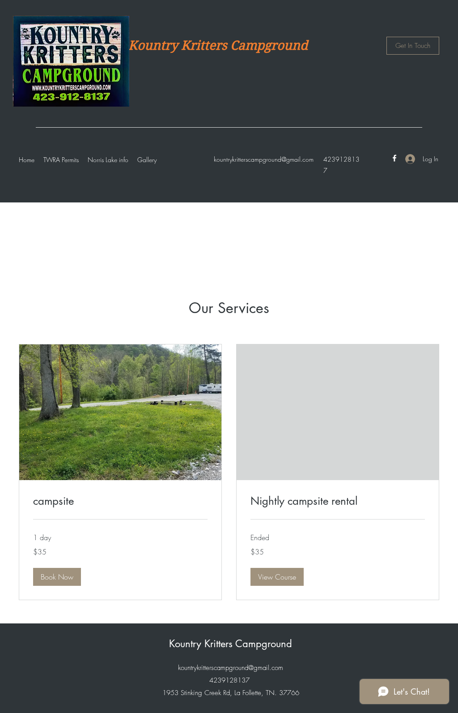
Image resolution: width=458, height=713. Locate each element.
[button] (57, 577)
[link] (120, 501)
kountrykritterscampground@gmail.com (264, 159)
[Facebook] (394, 158)
